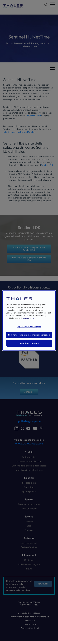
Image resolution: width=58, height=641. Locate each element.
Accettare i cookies (29, 343)
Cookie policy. (28, 318)
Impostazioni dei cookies (29, 327)
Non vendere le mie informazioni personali (29, 335)
